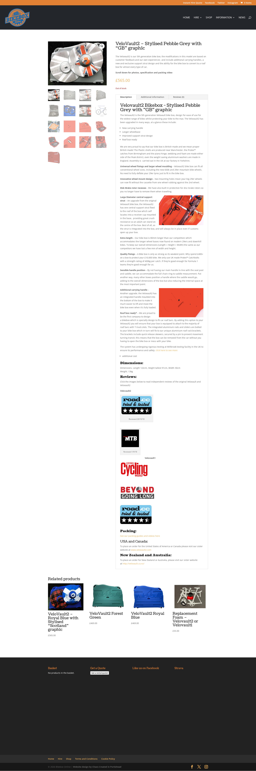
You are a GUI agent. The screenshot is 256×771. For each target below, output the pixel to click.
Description (126, 97)
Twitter (221, 3)
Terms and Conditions (86, 758)
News (242, 17)
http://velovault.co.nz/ (133, 563)
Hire (196, 17)
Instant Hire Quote (192, 3)
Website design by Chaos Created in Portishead (97, 766)
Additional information (152, 97)
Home (186, 17)
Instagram (233, 3)
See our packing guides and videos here (140, 536)
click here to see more (166, 350)
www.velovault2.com (141, 549)
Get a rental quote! (99, 673)
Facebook (210, 3)
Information (224, 17)
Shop (209, 17)
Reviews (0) (178, 97)
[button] (102, 46)
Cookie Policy (108, 758)
